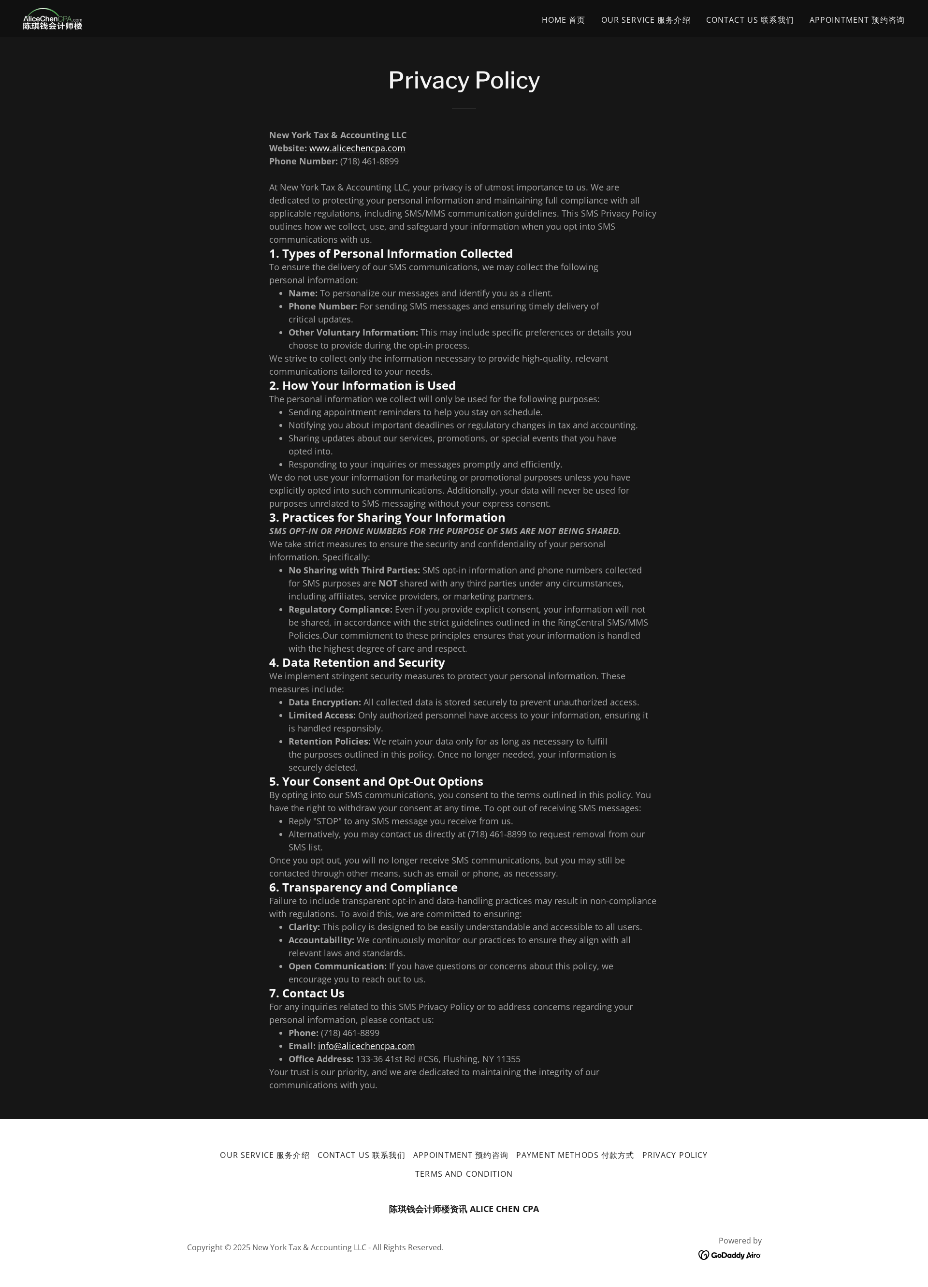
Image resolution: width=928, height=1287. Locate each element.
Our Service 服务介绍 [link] (646, 20)
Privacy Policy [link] (675, 1155)
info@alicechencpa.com (366, 1046)
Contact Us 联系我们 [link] (750, 20)
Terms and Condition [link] (464, 1174)
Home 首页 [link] (564, 20)
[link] (52, 17)
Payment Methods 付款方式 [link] (575, 1155)
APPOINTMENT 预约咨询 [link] (857, 20)
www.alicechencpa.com (357, 148)
